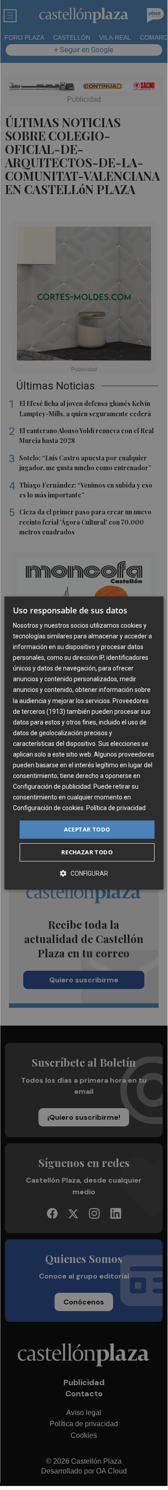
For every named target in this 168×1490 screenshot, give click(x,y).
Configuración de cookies (48, 808)
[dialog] (83, 743)
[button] (84, 873)
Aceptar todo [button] (87, 829)
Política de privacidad (116, 808)
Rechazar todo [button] (87, 852)
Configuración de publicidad (52, 786)
